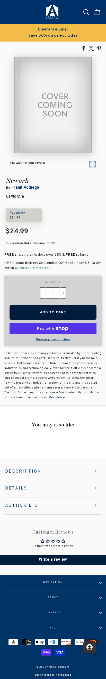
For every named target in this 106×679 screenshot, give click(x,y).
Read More (57, 397)
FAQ (53, 628)
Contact (53, 612)
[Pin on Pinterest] (99, 48)
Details (16, 488)
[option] (53, 33)
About (53, 597)
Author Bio (21, 505)
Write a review (53, 559)
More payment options (53, 339)
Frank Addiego (25, 187)
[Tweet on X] (91, 48)
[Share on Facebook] (83, 48)
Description (23, 471)
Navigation (53, 582)
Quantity (53, 282)
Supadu (66, 675)
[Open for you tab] (89, 647)
